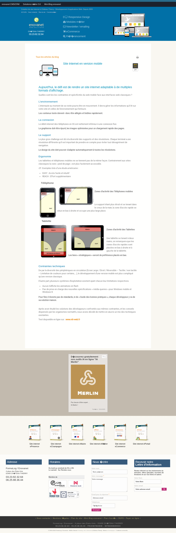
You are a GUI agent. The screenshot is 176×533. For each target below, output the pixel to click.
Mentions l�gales (61, 518)
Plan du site (42, 12)
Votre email (138, 486)
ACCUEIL (24, 12)
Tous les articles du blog (47, 57)
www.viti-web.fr (73, 319)
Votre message (97, 476)
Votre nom (95, 468)
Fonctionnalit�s (51, 12)
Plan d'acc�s (110, 518)
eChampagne (111, 530)
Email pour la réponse (100, 494)
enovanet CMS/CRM (10, 4)
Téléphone (95, 502)
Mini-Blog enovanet (52, 4)
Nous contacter (32, 12)
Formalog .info (82, 530)
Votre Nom (138, 478)
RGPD (121, 518)
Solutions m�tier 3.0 (32, 4)
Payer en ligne (132, 518)
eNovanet (89, 530)
